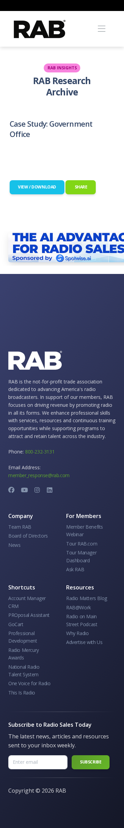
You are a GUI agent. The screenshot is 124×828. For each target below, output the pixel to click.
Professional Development (22, 637)
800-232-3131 (39, 451)
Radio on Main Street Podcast (81, 620)
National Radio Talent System (23, 671)
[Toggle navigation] (101, 29)
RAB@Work (78, 607)
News (14, 545)
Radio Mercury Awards (23, 654)
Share (80, 187)
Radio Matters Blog (86, 598)
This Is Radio (21, 692)
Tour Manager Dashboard (81, 556)
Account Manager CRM (27, 602)
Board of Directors (28, 535)
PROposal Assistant (29, 615)
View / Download (37, 187)
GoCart (15, 624)
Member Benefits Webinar (84, 531)
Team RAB (19, 527)
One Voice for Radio (29, 683)
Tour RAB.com (81, 543)
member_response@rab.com (39, 475)
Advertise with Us (84, 642)
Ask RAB (75, 569)
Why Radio (77, 633)
